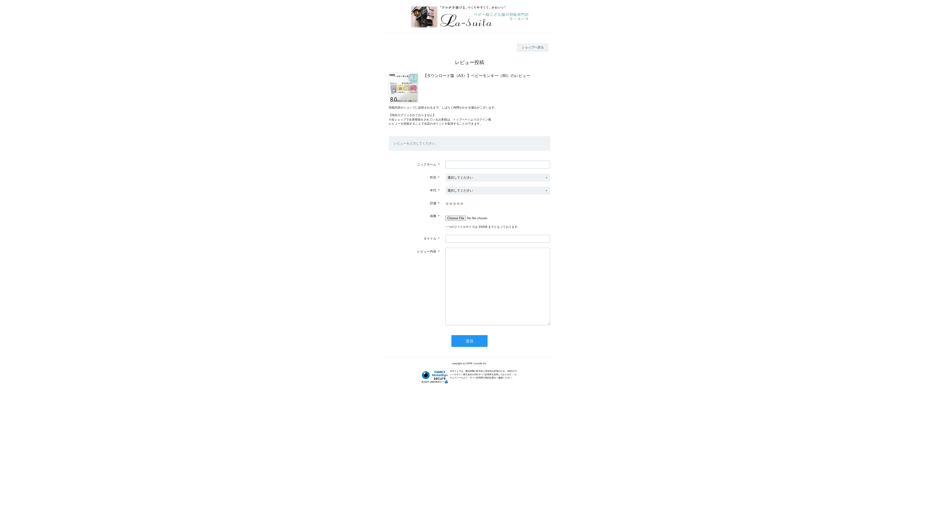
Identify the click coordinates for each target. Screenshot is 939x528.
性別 (433, 177)
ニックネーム (426, 164)
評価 (433, 203)
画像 (433, 216)
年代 (433, 190)
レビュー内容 (426, 251)
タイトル (430, 238)
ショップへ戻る (533, 47)
